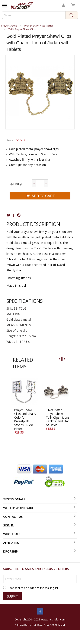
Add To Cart (43, 195)
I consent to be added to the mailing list (33, 588)
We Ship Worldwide (18, 508)
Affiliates (11, 543)
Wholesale (11, 534)
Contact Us (13, 517)
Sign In (8, 525)
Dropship (10, 551)
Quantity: (16, 184)
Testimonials (14, 499)
